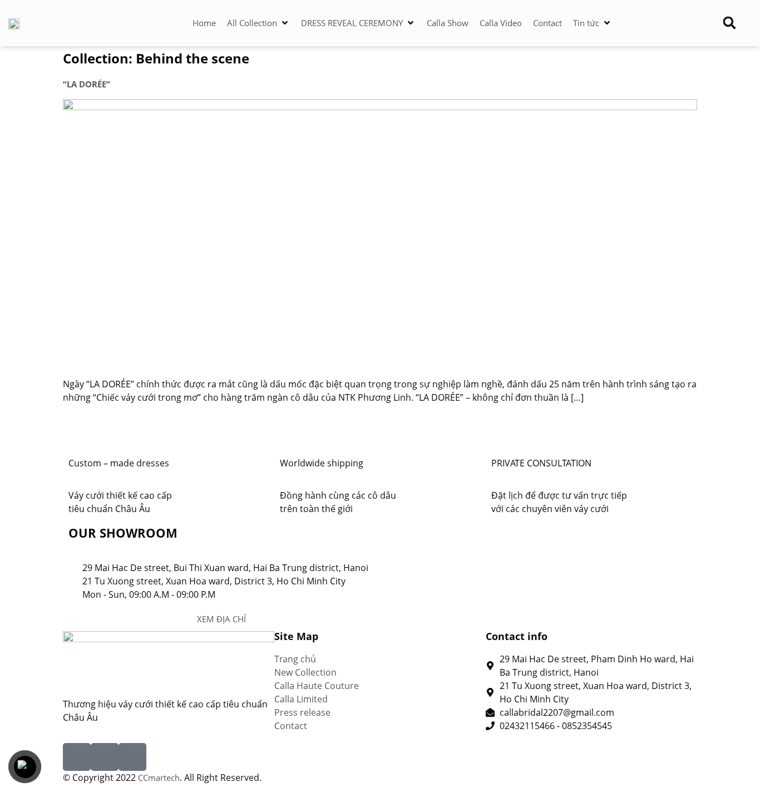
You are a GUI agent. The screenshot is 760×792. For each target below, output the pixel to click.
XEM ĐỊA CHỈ (221, 618)
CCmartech (159, 777)
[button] (258, 23)
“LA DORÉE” (86, 84)
